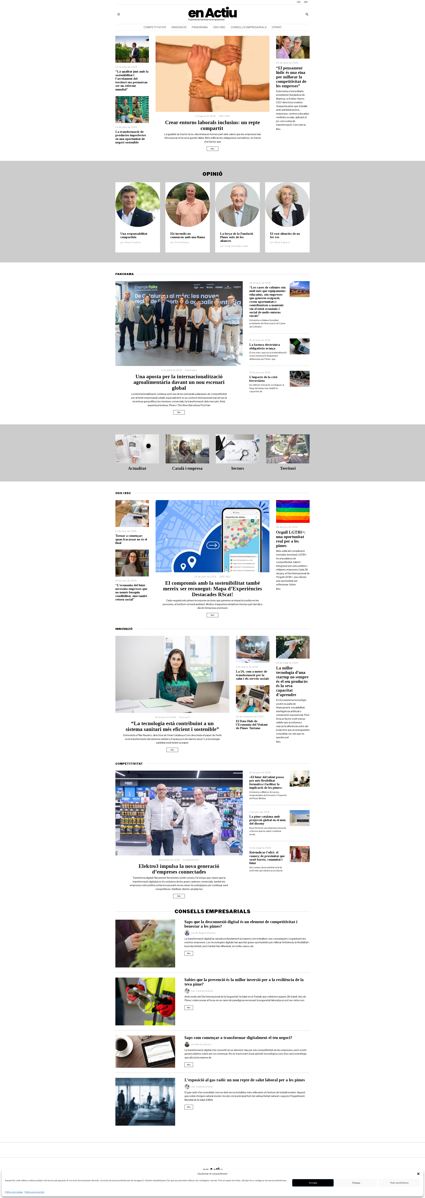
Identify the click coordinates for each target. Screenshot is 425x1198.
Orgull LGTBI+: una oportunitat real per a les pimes (290, 539)
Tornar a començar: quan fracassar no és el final (131, 539)
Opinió (276, 27)
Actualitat (137, 468)
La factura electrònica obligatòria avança (264, 346)
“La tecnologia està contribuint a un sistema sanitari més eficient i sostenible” (172, 726)
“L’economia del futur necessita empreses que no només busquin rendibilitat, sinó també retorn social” (131, 592)
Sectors (237, 468)
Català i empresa (187, 468)
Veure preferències (399, 1182)
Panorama (200, 27)
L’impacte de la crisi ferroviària (263, 378)
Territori (288, 468)
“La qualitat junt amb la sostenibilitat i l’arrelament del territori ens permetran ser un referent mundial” (131, 80)
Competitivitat (155, 27)
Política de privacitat (34, 1192)
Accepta (313, 1182)
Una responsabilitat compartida (133, 235)
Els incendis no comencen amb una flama (187, 235)
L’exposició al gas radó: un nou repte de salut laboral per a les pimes (244, 1080)
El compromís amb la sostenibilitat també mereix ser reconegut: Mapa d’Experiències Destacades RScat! (212, 588)
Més (212, 149)
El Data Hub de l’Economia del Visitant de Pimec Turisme (252, 724)
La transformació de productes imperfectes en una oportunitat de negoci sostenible (130, 137)
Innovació (179, 27)
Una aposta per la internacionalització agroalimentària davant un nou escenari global (179, 382)
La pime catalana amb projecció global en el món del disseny (267, 820)
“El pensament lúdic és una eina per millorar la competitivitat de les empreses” (291, 77)
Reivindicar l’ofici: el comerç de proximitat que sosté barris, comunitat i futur (267, 858)
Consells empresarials (249, 27)
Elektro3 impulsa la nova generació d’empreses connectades (179, 869)
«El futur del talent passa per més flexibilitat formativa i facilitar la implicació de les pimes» (266, 782)
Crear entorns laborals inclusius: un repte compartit (212, 125)
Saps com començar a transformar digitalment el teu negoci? (238, 1037)
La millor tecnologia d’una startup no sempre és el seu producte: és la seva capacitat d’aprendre (292, 681)
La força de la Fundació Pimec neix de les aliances (236, 237)
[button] (418, 1173)
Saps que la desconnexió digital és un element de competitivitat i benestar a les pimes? (240, 923)
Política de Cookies (14, 1192)
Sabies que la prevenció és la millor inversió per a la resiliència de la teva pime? (244, 981)
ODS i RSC (219, 27)
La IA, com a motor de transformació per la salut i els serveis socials (252, 675)
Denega (356, 1182)
